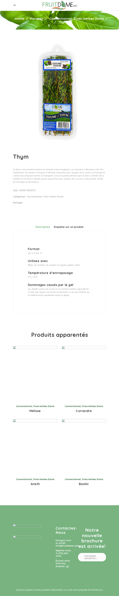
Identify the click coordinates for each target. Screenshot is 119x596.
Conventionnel (60, 18)
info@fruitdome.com (67, 545)
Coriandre (84, 411)
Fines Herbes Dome (89, 18)
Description (42, 226)
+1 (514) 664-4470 (62, 554)
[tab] (43, 227)
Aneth (35, 484)
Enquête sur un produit (69, 226)
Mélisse (35, 411)
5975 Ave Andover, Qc (62, 565)
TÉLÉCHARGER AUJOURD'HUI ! (90, 557)
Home (19, 18)
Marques (36, 18)
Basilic (84, 484)
